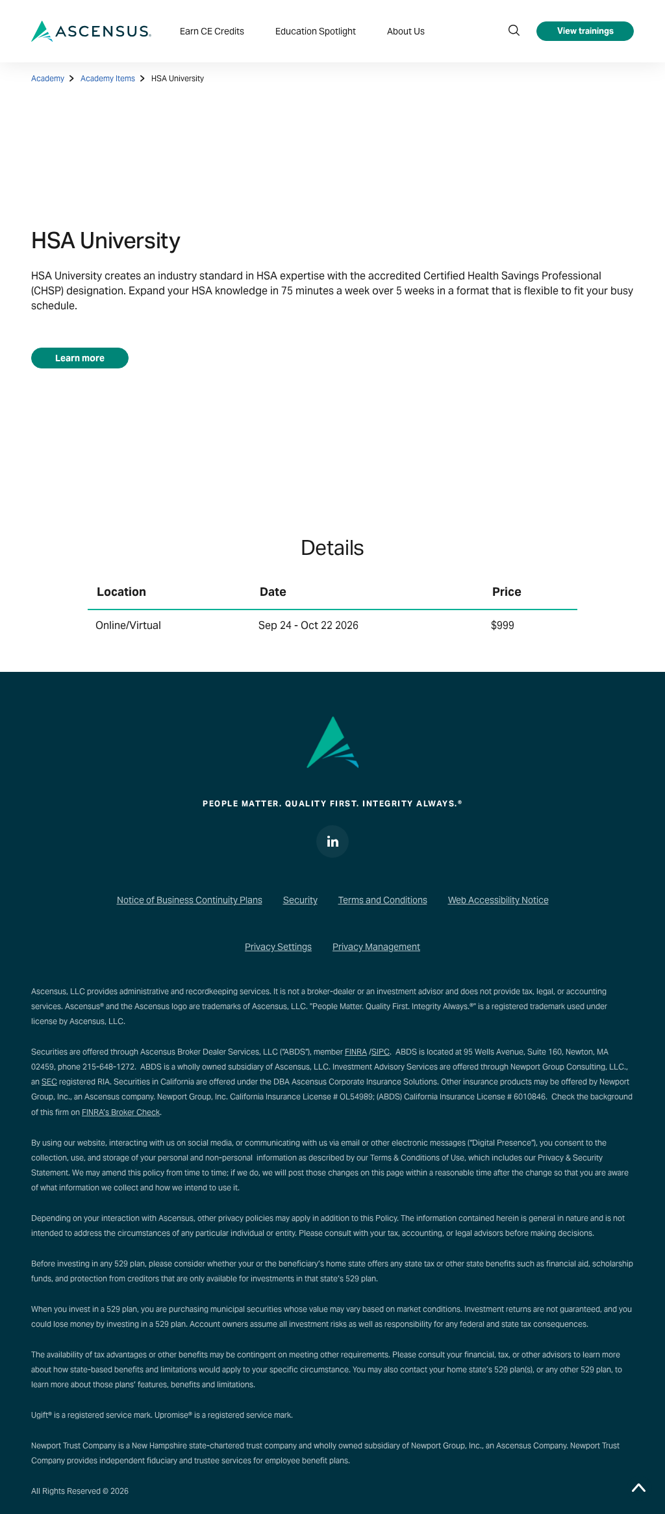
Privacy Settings (278, 947)
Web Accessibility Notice (498, 900)
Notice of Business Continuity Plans (189, 900)
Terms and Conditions (382, 900)
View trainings (585, 30)
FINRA (356, 1052)
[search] (513, 31)
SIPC (380, 1052)
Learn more (80, 358)
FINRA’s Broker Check (121, 1112)
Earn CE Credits (212, 31)
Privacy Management (376, 947)
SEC (49, 1081)
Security (300, 900)
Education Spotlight (315, 31)
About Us (406, 31)
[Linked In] (332, 841)
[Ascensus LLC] (91, 31)
